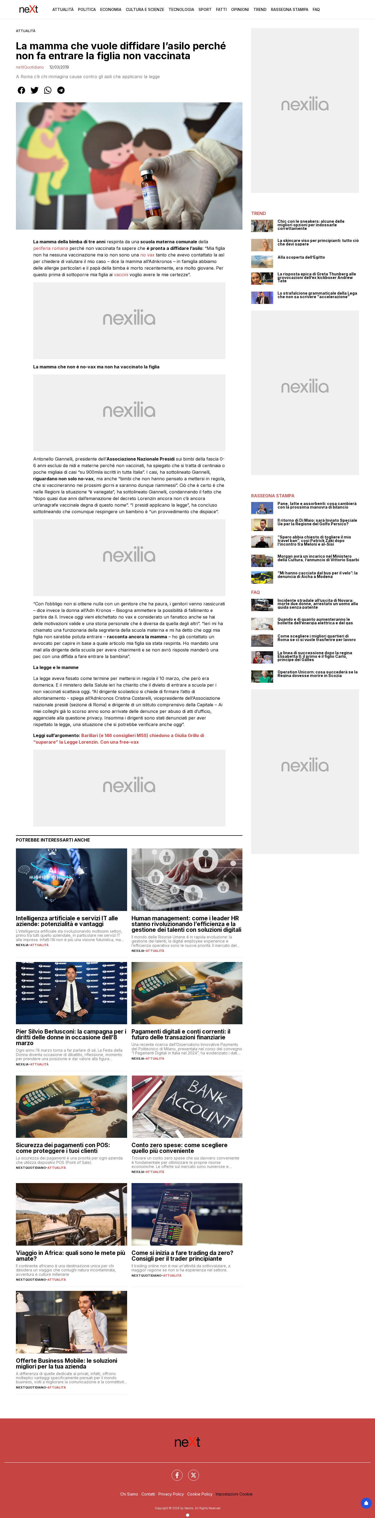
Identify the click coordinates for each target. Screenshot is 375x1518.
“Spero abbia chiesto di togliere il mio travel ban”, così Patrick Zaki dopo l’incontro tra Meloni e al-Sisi (314, 540)
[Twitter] (190, 1472)
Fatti (221, 9)
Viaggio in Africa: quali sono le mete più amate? (70, 1256)
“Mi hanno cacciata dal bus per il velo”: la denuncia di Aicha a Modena (318, 574)
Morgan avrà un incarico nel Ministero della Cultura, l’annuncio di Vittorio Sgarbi (318, 558)
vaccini (121, 274)
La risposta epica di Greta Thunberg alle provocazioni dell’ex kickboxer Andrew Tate (317, 277)
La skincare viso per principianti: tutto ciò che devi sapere (318, 242)
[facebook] (21, 94)
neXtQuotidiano (30, 67)
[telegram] (60, 94)
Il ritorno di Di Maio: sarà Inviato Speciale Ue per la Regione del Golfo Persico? (317, 522)
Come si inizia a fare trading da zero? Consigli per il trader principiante (182, 1256)
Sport (205, 9)
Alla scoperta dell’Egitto (301, 257)
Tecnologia (181, 9)
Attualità (63, 9)
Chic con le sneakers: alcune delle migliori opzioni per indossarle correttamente (311, 225)
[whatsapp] (47, 94)
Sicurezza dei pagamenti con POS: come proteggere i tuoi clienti (63, 1148)
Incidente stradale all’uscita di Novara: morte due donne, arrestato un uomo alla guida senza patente (318, 604)
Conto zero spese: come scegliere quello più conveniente (179, 1148)
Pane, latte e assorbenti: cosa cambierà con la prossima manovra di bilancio (317, 505)
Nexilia (22, 945)
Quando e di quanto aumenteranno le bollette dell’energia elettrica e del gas (315, 621)
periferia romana (50, 248)
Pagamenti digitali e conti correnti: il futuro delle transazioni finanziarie (180, 1034)
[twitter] (34, 94)
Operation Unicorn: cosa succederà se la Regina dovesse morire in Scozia (318, 673)
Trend (260, 9)
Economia (110, 9)
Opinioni (240, 9)
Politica (87, 9)
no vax (147, 255)
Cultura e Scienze (145, 9)
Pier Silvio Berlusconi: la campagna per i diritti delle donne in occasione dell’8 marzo (71, 1037)
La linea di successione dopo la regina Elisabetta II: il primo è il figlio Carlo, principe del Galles (315, 656)
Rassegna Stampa (289, 9)
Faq (316, 9)
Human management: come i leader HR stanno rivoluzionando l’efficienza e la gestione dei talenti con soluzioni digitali (186, 924)
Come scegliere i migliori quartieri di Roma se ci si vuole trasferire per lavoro (317, 637)
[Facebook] (174, 1472)
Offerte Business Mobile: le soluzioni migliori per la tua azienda (66, 1363)
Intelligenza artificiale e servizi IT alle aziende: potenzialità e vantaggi (67, 921)
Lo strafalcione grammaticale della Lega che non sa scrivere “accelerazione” (317, 295)
